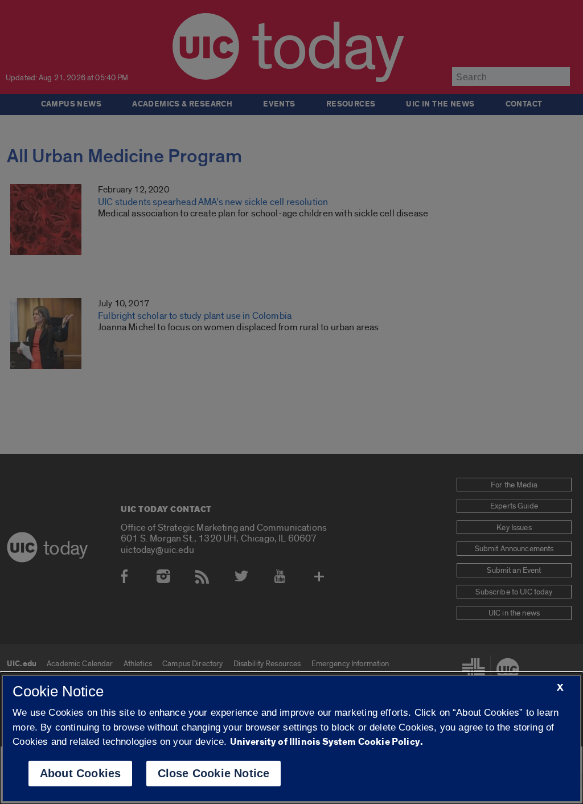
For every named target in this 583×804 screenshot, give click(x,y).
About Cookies (80, 773)
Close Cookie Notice (214, 773)
